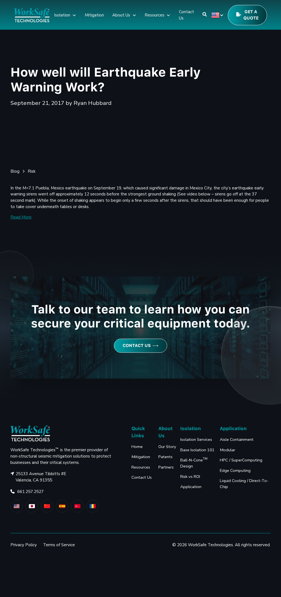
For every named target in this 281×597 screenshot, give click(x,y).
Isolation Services (196, 439)
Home (137, 446)
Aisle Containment (237, 439)
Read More (21, 217)
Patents (165, 456)
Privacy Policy (23, 545)
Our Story (167, 446)
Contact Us (186, 15)
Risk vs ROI (190, 476)
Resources (140, 467)
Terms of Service (59, 545)
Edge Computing (235, 470)
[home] (32, 15)
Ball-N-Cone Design (193, 463)
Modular (227, 450)
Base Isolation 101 (197, 450)
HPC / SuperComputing (241, 460)
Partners (166, 467)
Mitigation (94, 15)
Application (190, 486)
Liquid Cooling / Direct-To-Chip (244, 483)
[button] (65, 15)
